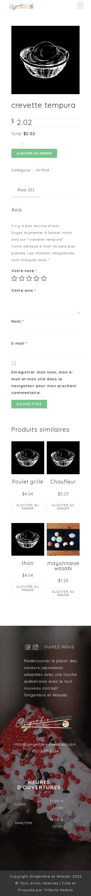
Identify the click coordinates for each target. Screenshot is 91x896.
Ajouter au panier (34, 153)
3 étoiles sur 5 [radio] (29, 278)
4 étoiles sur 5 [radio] (36, 278)
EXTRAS (43, 170)
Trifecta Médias (57, 890)
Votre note (24, 270)
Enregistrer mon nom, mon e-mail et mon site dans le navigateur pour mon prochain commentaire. (43, 382)
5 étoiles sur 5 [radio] (44, 278)
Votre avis (23, 290)
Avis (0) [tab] (25, 189)
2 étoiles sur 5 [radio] (22, 278)
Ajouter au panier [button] (27, 506)
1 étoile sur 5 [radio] (14, 278)
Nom (17, 321)
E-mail (19, 343)
